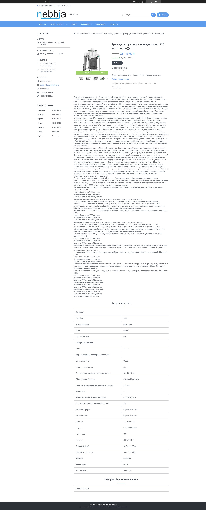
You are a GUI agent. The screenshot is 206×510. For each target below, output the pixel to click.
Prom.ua (114, 505)
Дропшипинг (86, 24)
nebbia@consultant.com (49, 85)
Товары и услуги (57, 24)
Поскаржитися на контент (98, 507)
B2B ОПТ (74, 24)
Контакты (114, 24)
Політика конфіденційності (117, 507)
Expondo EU (97, 34)
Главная (42, 24)
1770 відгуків (140, 2)
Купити (118, 63)
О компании (101, 24)
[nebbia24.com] (51, 18)
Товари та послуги (84, 34)
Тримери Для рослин (112, 34)
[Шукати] (153, 15)
